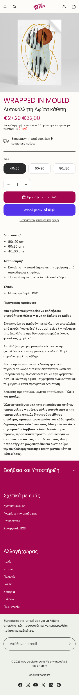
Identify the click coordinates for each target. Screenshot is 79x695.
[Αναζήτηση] (14, 6)
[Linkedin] (51, 685)
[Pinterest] (58, 685)
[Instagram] (28, 685)
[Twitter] (43, 685)
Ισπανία (9, 569)
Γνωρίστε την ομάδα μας (20, 513)
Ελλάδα (9, 599)
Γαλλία (8, 584)
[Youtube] (35, 685)
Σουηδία (9, 592)
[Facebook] (20, 685)
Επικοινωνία (12, 521)
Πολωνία (9, 576)
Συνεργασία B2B (15, 528)
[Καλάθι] (74, 6)
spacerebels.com (33, 661)
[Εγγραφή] (69, 644)
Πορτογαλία (12, 606)
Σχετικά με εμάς (14, 506)
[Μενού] (5, 7)
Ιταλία (7, 561)
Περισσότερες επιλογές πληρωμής (39, 220)
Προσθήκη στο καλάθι (42, 197)
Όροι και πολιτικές (39, 675)
